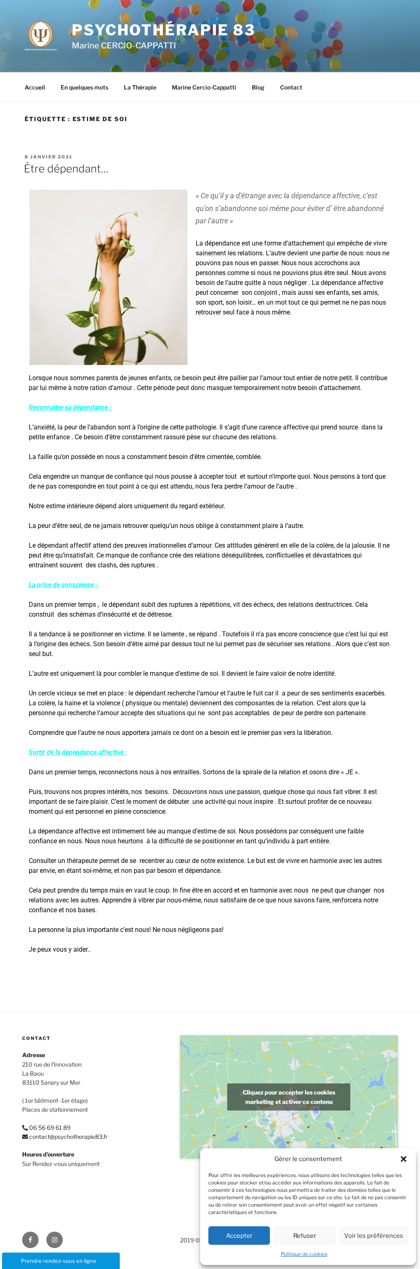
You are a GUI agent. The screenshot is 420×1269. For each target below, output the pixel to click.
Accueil (35, 87)
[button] (403, 1159)
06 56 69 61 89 (50, 1127)
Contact (291, 87)
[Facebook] (30, 1240)
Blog (258, 87)
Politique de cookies (304, 1254)
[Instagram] (54, 1240)
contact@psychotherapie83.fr (68, 1136)
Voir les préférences (373, 1235)
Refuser (304, 1235)
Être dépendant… (66, 168)
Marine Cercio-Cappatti (204, 87)
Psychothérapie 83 (164, 30)
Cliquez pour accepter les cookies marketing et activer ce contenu (289, 1097)
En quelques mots (84, 87)
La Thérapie (140, 87)
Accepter (239, 1235)
